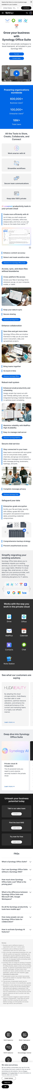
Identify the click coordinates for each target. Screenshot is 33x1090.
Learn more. (6, 994)
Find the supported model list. (11, 960)
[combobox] (11, 8)
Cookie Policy (14, 1073)
